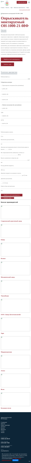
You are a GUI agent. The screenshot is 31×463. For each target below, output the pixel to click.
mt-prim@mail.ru (5, 450)
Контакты (3, 429)
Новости (3, 423)
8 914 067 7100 (5, 443)
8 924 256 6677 (5, 447)
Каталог (3, 428)
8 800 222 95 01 (5, 438)
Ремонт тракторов (5, 425)
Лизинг (3, 432)
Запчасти (3, 426)
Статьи (2, 431)
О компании (4, 422)
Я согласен (15, 460)
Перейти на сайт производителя (12, 59)
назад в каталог (24, 10)
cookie (14, 458)
